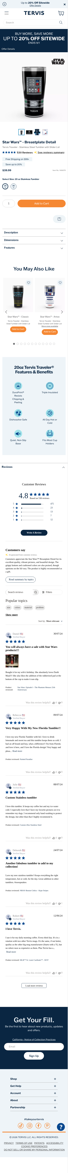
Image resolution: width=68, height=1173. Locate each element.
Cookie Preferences (34, 1146)
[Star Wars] (58, 61)
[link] (21, 132)
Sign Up (34, 1055)
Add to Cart (41, 203)
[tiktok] (20, 1125)
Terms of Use (23, 1143)
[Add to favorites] (28, 282)
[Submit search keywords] (60, 22)
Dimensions (11, 240)
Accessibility (54, 1143)
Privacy (9, 1143)
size (8, 607)
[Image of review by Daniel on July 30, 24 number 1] (12, 660)
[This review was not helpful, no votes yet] (59, 702)
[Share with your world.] (59, 219)
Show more (12, 614)
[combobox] (50, 621)
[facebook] (38, 1125)
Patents (39, 1143)
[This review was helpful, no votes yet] (54, 702)
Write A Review (34, 533)
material (28, 607)
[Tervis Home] (34, 13)
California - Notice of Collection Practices (34, 1039)
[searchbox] (34, 22)
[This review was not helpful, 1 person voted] (59, 903)
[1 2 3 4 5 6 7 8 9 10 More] (8, 203)
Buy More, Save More (34, 38)
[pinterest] (47, 1125)
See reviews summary (51, 152)
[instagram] (29, 1125)
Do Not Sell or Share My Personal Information (34, 1149)
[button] (4, 4)
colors (17, 607)
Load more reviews (34, 986)
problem (40, 607)
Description (11, 232)
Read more (17, 751)
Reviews (7, 466)
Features (9, 247)
